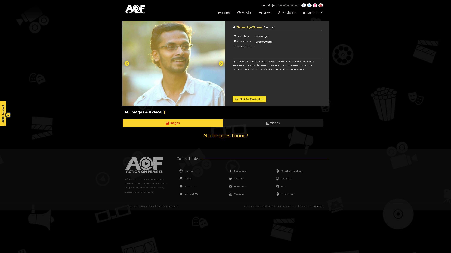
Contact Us (315, 13)
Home (226, 13)
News (267, 13)
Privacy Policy (147, 206)
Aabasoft (318, 206)
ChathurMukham (291, 171)
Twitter (238, 178)
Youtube (239, 194)
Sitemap (132, 206)
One (283, 186)
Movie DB (289, 13)
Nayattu (286, 178)
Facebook (240, 171)
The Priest (288, 194)
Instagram (240, 186)
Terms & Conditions (167, 206)
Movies (247, 13)
